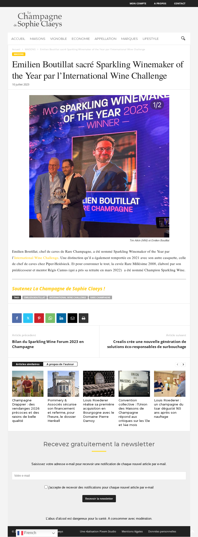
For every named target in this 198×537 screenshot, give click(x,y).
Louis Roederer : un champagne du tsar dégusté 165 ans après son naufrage (168, 408)
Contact (179, 3)
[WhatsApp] (50, 318)
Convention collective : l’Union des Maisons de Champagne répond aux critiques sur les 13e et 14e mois (134, 412)
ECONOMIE (81, 39)
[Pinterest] (39, 318)
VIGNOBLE (58, 39)
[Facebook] (17, 318)
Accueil (16, 49)
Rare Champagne (100, 297)
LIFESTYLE (151, 39)
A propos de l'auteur (60, 364)
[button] (183, 38)
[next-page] (183, 364)
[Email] (72, 318)
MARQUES (129, 39)
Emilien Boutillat (34, 297)
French (29, 533)
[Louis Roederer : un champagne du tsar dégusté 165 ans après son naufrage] (169, 384)
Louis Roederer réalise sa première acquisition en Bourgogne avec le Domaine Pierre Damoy (98, 410)
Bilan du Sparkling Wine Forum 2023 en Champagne (48, 344)
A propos (160, 3)
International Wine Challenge (36, 257)
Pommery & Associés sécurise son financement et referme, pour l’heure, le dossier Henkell (62, 410)
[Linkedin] (61, 318)
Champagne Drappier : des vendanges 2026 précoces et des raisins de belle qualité (26, 410)
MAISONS (37, 39)
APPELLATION (105, 39)
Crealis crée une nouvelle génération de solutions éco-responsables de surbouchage (146, 344)
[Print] (83, 318)
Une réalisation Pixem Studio (98, 531)
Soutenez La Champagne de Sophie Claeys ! (58, 289)
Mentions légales (132, 531)
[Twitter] (28, 318)
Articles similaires (27, 364)
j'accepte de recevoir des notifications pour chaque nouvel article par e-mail (101, 487)
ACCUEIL (18, 39)
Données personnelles (162, 531)
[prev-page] (177, 364)
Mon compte (138, 3)
